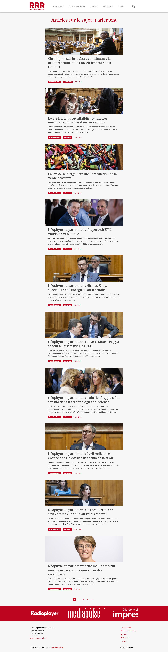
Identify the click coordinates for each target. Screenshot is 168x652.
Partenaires (107, 6)
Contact (121, 6)
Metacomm (130, 647)
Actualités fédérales (77, 6)
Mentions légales (58, 647)
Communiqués (57, 6)
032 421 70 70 (34, 636)
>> (92, 600)
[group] (48, 613)
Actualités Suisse (54, 82)
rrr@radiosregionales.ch (38, 638)
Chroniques (68, 82)
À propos (94, 6)
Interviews (67, 137)
